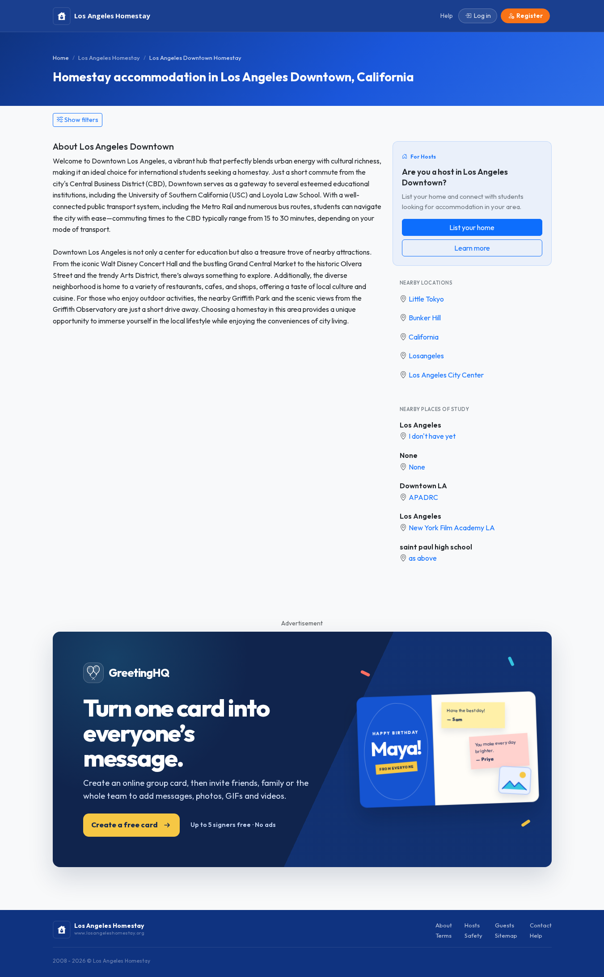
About (443, 925)
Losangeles (426, 355)
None (409, 455)
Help (536, 935)
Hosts (472, 925)
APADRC (423, 497)
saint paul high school (436, 546)
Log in (482, 16)
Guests (504, 925)
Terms (443, 935)
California (424, 336)
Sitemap (506, 935)
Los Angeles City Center (446, 374)
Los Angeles (420, 424)
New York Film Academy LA (452, 527)
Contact (541, 925)
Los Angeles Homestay (109, 57)
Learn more (472, 247)
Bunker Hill (425, 317)
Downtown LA (423, 485)
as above (423, 557)
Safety (473, 935)
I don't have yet (432, 436)
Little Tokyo (426, 298)
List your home (471, 227)
